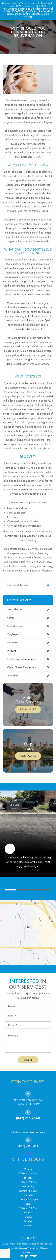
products (11, 650)
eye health (12, 642)
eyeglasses (12, 634)
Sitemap (44, 1248)
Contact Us (28, 756)
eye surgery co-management (21, 659)
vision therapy (14, 609)
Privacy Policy (33, 1248)
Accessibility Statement (17, 1248)
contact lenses (14, 626)
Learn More (28, 709)
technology (12, 675)
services (11, 617)
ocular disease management (21, 667)
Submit (28, 1060)
